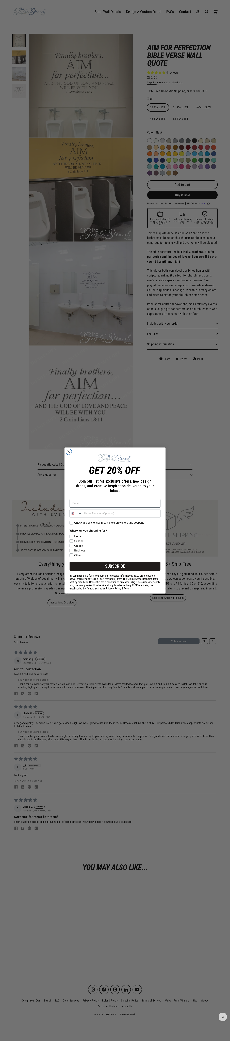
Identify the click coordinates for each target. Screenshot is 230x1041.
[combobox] (76, 513)
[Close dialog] (69, 452)
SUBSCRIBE (115, 566)
